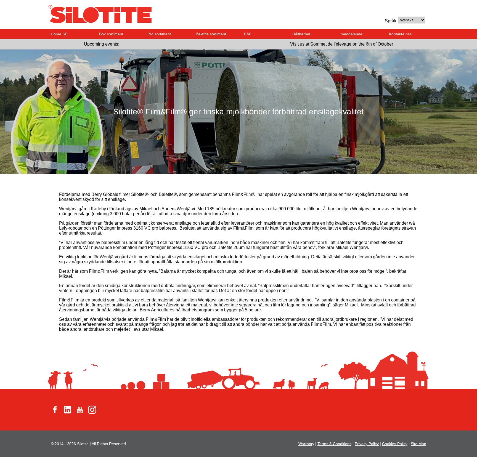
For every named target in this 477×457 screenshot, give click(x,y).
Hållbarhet (301, 34)
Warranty (306, 444)
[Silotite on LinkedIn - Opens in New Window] (67, 409)
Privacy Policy (367, 444)
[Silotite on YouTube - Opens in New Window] (80, 409)
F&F (247, 34)
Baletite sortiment (211, 34)
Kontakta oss (400, 34)
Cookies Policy (394, 444)
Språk (390, 21)
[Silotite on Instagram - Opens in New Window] (92, 409)
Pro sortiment (159, 34)
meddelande (351, 34)
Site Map (418, 444)
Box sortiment (111, 34)
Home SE (59, 34)
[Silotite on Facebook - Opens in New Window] (55, 409)
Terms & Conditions (334, 444)
